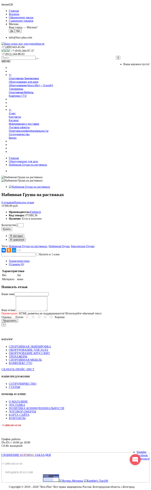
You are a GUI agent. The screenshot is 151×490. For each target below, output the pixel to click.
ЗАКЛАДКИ (43, 454)
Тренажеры (16, 88)
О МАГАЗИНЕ (18, 401)
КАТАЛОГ (18, 74)
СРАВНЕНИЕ (10, 454)
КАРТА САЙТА (19, 414)
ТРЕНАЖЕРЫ (18, 356)
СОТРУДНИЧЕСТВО (22, 383)
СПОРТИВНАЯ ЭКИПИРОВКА (30, 346)
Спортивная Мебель (21, 92)
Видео (13, 137)
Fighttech (35, 212)
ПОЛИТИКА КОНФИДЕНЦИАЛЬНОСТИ (36, 408)
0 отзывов (7, 202)
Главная (14, 158)
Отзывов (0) (16, 264)
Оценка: (6, 317)
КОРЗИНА (27, 454)
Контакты (15, 116)
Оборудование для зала (23, 81)
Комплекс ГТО (18, 95)
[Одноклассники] (9, 250)
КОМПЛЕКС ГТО (20, 363)
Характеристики (19, 260)
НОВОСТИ (15, 144)
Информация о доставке (24, 123)
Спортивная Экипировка (24, 78)
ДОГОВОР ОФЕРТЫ (22, 411)
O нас (12, 113)
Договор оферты (19, 127)
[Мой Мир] (14, 250)
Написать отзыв (24, 202)
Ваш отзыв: (8, 310)
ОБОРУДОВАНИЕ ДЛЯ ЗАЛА (28, 349)
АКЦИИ (13, 151)
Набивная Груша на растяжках (28, 164)
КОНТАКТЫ (17, 418)
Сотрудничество (19, 134)
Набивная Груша (59, 246)
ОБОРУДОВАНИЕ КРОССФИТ (29, 353)
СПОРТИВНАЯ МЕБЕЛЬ (25, 359)
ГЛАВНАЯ (14, 67)
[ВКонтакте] (3, 250)
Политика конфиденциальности (28, 130)
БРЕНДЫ (14, 102)
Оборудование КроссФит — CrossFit (31, 85)
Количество (8, 225)
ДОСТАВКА (17, 404)
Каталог (14, 120)
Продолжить (10, 320)
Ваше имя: (8, 294)
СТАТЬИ (14, 387)
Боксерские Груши (82, 246)
